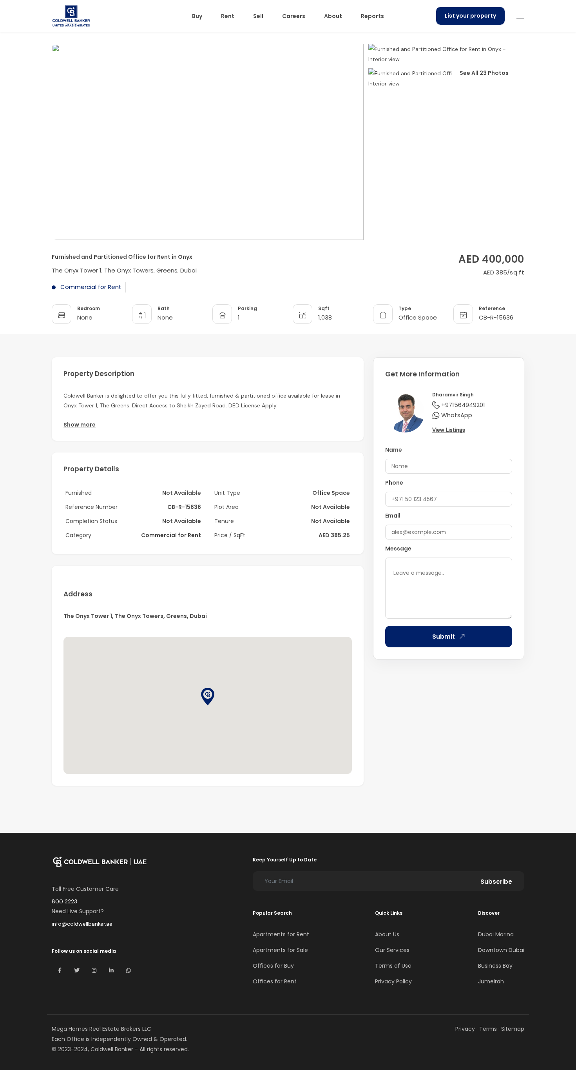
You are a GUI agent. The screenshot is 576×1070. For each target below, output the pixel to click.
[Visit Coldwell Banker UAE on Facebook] (59, 970)
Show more (79, 425)
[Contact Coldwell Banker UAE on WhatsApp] (128, 970)
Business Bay (495, 966)
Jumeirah (491, 981)
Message (398, 548)
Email (392, 516)
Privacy (465, 1029)
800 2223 (64, 901)
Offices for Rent (275, 981)
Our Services (392, 950)
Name (393, 450)
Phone (394, 483)
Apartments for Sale (280, 950)
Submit (443, 636)
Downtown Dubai (501, 950)
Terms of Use (393, 966)
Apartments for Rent (281, 934)
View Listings (448, 429)
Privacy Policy (393, 981)
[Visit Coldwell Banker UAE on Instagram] (94, 970)
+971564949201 (463, 405)
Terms (488, 1029)
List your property (470, 16)
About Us (387, 934)
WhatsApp (456, 415)
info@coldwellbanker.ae (82, 923)
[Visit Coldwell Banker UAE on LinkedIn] (111, 970)
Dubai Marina (496, 934)
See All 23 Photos (484, 73)
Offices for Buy (273, 966)
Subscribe (496, 881)
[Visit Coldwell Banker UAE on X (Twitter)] (77, 970)
